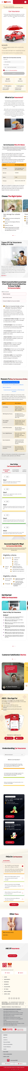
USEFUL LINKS (7, 993)
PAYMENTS (6, 984)
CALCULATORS (7, 986)
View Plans (10, 816)
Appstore (21, 972)
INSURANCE (6, 981)
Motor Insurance (11, 6)
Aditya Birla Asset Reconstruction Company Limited (13, 1023)
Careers (4, 1049)
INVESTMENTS (7, 979)
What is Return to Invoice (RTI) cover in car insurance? (13, 893)
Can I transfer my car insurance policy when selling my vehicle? (12, 866)
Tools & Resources (7, 1054)
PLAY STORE (10, 738)
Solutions (5, 1051)
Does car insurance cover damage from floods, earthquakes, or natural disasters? (13, 886)
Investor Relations (7, 1046)
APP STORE (20, 738)
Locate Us (5, 1039)
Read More (3, 275)
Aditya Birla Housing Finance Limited (10, 1011)
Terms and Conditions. (13, 70)
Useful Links (6, 1056)
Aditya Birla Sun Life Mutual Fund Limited (11, 1017)
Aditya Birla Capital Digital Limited (10, 1024)
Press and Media (6, 1042)
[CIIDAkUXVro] (13, 676)
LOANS (5, 977)
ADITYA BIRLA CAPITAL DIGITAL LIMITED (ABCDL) (13, 1003)
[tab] (11, 382)
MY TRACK (6, 989)
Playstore (8, 972)
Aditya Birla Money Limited (8, 1015)
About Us (5, 1037)
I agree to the (11, 70)
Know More (10, 842)
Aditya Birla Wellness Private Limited (10, 1021)
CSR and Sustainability (7, 1044)
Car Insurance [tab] (6, 860)
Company (5, 1035)
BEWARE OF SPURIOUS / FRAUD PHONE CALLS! (11, 1006)
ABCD (7, 6)
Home (4, 6)
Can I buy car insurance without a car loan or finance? (12, 899)
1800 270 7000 (20, 1029)
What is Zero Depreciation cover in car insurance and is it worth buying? (12, 878)
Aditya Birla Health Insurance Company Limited (12, 1014)
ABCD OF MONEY (7, 991)
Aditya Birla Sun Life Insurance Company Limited (13, 1012)
